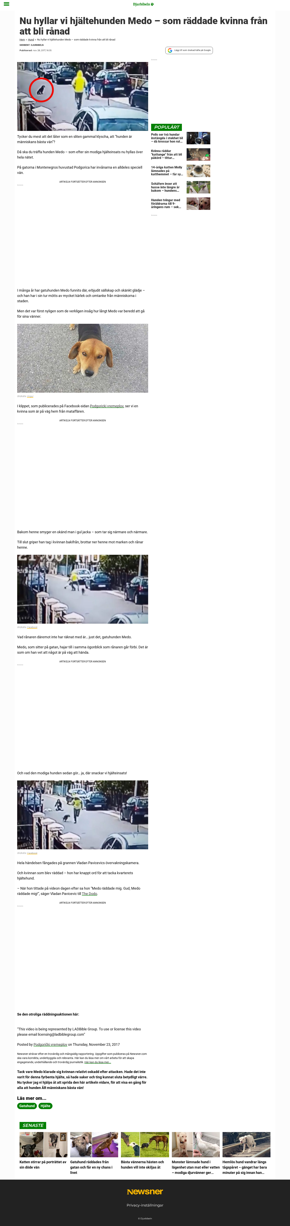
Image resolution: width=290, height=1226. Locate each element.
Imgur (30, 396)
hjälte (45, 1106)
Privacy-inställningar (145, 1205)
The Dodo (89, 894)
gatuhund (27, 1106)
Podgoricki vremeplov (106, 406)
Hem (22, 39)
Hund (31, 39)
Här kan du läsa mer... (97, 1062)
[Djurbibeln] (144, 4)
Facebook (32, 627)
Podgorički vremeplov (50, 1044)
